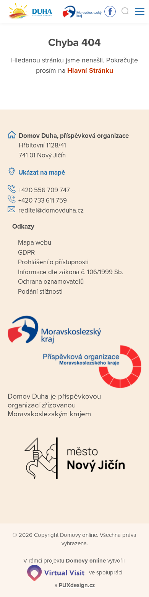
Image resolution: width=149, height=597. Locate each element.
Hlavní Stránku (90, 70)
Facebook (110, 11)
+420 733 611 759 (42, 200)
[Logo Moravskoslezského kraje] (74, 352)
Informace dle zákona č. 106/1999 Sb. (70, 272)
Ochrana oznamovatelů (51, 282)
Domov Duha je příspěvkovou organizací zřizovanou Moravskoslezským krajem (54, 405)
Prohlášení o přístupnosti (53, 262)
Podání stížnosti (40, 292)
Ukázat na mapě (41, 172)
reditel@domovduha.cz (51, 210)
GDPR (26, 253)
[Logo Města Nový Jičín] (74, 458)
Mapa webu (34, 243)
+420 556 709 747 (44, 190)
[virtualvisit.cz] (55, 572)
